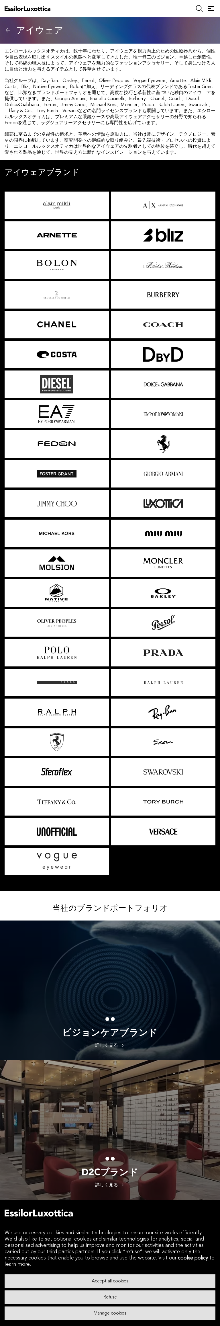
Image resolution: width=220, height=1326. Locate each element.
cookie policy (193, 1258)
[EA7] (57, 414)
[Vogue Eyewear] (57, 861)
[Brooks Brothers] (163, 265)
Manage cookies (110, 1313)
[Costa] (57, 354)
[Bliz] (163, 235)
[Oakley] (163, 593)
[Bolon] (57, 265)
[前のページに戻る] (8, 30)
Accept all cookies (110, 1281)
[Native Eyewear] (57, 593)
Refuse (110, 1297)
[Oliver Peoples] (57, 623)
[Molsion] (57, 563)
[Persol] (163, 623)
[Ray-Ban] (163, 712)
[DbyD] (163, 354)
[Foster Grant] (57, 473)
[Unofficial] (57, 831)
